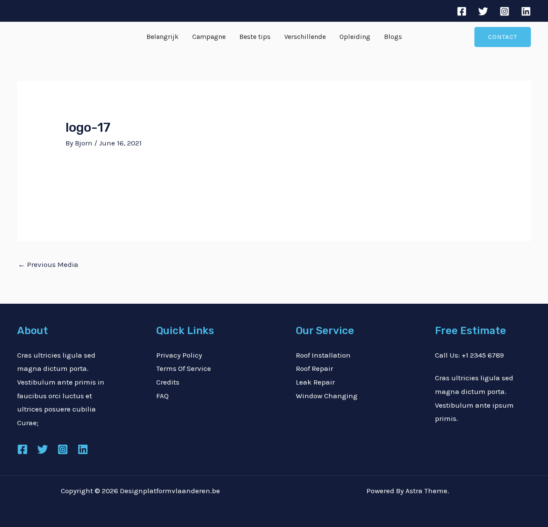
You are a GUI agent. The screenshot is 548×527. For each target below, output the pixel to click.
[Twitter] (483, 11)
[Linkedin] (526, 11)
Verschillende (305, 37)
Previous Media (48, 264)
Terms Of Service (183, 368)
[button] (502, 37)
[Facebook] (462, 11)
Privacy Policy (179, 355)
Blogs (393, 37)
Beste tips (255, 37)
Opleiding (355, 37)
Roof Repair (314, 368)
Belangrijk (162, 37)
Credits (167, 382)
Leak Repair (315, 382)
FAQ (162, 395)
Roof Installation (323, 355)
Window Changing (326, 395)
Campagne (209, 37)
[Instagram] (504, 11)
